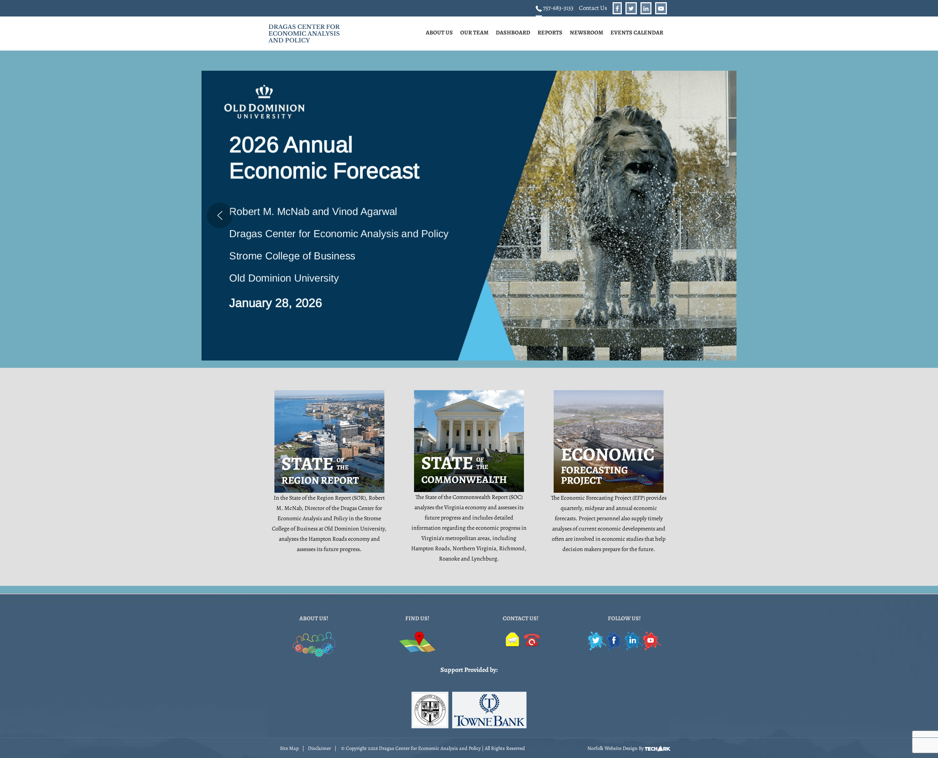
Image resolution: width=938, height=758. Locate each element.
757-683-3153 (557, 8)
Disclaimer (319, 748)
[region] (469, 215)
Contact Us (593, 8)
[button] (469, 215)
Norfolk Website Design (612, 748)
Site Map (289, 748)
